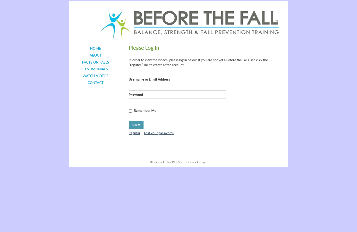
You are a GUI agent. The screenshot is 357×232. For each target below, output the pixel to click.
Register (134, 133)
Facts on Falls (95, 62)
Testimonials (95, 69)
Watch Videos (95, 76)
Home (95, 49)
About (96, 55)
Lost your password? (159, 133)
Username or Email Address (149, 80)
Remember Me (145, 111)
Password (136, 95)
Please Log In (144, 48)
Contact (95, 83)
